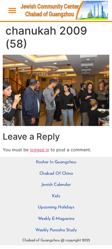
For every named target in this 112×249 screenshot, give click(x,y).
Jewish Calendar (56, 185)
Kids (56, 196)
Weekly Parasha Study (56, 230)
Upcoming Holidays (56, 207)
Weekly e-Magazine (56, 219)
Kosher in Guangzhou (56, 162)
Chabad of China (56, 173)
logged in (39, 149)
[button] (12, 10)
